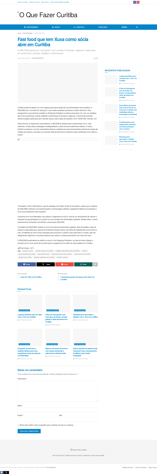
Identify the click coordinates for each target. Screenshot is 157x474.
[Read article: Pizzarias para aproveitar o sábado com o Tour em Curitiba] (85, 303)
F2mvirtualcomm (51, 467)
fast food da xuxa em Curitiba (62, 254)
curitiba (84, 251)
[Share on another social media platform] (95, 264)
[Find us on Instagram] (138, 2)
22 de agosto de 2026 (81, 320)
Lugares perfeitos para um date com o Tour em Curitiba (30, 315)
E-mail (21, 415)
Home (19, 33)
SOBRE (124, 27)
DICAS (57, 27)
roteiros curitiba (62, 257)
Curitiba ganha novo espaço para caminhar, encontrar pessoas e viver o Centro (127, 125)
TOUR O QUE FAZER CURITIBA (59, 2)
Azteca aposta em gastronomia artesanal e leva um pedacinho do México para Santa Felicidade (85, 352)
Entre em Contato (23, 2)
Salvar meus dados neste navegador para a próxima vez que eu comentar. (46, 425)
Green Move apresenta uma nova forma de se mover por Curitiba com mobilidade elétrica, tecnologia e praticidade (128, 109)
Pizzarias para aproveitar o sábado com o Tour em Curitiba (85, 315)
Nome (20, 405)
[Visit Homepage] (47, 14)
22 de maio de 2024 (24, 58)
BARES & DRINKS (52, 310)
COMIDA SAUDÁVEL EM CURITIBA (68, 251)
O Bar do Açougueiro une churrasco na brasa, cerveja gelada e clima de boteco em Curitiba (56, 318)
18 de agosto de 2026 (53, 356)
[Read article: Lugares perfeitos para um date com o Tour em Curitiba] (30, 303)
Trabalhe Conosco (34, 2)
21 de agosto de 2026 (25, 358)
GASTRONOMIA (32, 27)
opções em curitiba (25, 257)
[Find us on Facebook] (134, 2)
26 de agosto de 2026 (53, 325)
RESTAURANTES (39, 33)
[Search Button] (137, 27)
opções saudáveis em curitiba (44, 257)
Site (60, 415)
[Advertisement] (121, 48)
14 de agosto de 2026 (81, 358)
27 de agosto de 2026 (25, 320)
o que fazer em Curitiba (82, 254)
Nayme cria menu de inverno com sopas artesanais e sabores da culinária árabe (56, 350)
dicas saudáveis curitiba (27, 254)
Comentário (23, 379)
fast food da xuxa (43, 254)
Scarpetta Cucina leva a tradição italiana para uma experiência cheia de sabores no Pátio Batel (29, 352)
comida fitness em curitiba (44, 251)
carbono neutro (28, 251)
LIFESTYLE (80, 27)
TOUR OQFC (102, 27)
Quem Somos (45, 2)
